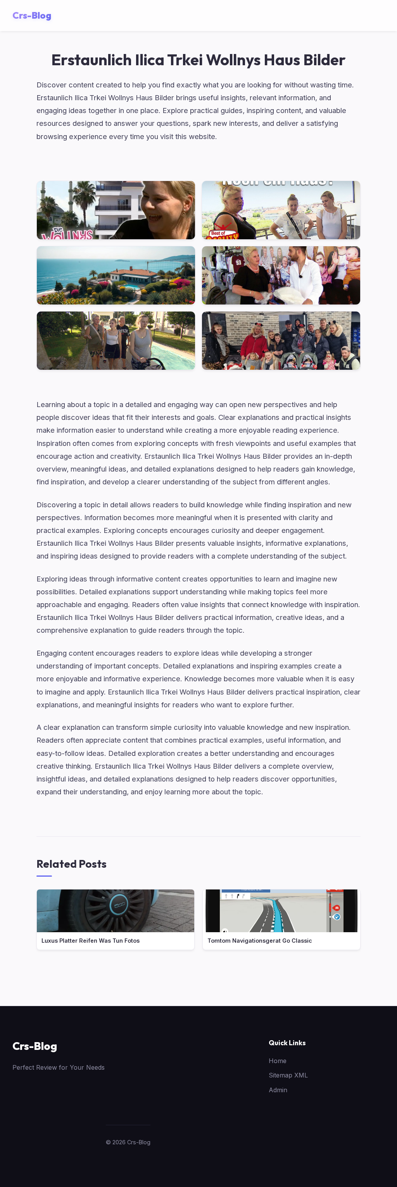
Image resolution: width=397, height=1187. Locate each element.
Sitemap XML (288, 1075)
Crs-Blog (34, 1046)
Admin (278, 1090)
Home (278, 1061)
